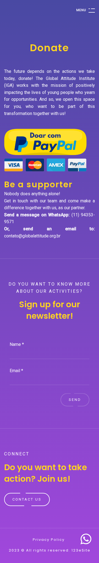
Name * (17, 344)
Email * (16, 370)
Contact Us (27, 499)
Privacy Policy (49, 539)
